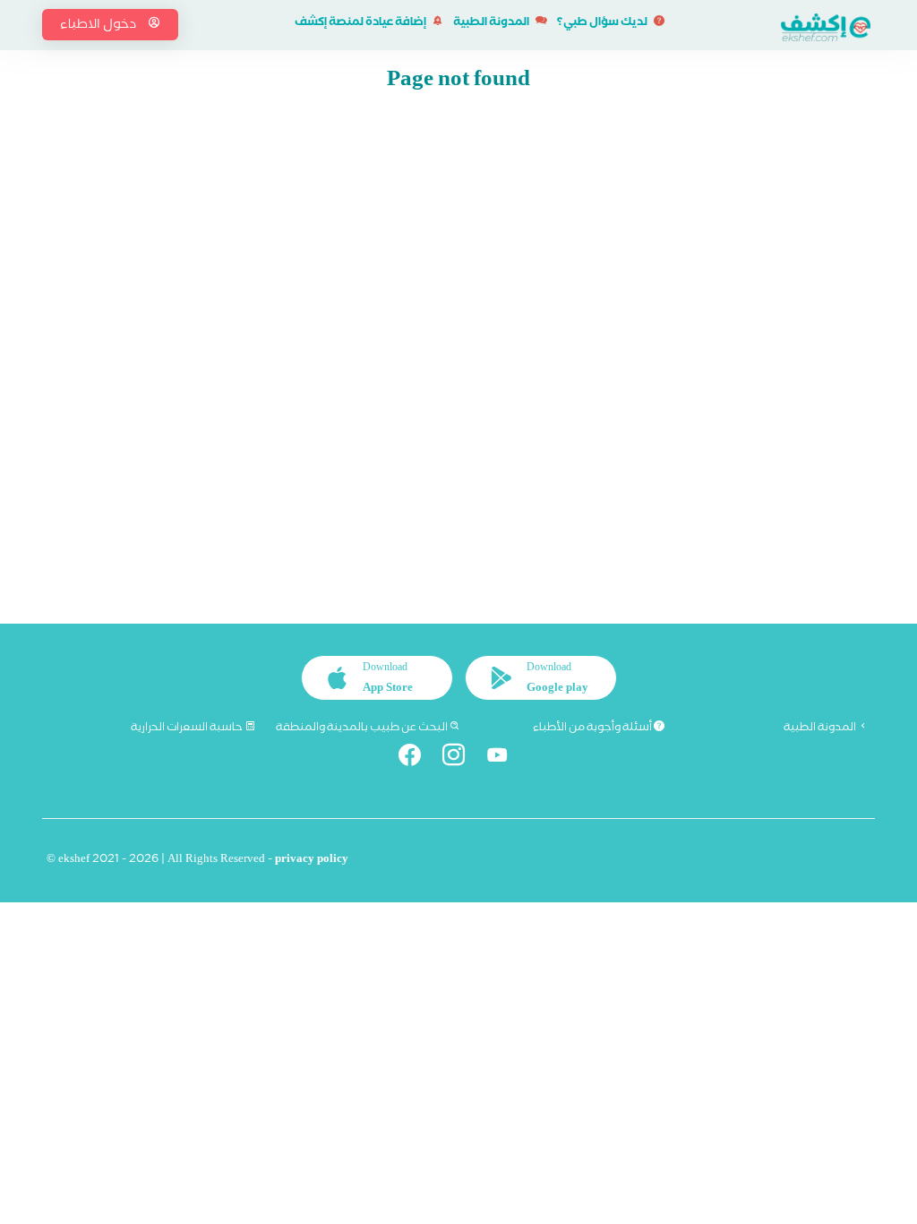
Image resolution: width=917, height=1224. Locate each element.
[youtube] (502, 758)
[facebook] (414, 758)
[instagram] (458, 758)
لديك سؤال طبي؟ (603, 23)
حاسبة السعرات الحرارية (187, 728)
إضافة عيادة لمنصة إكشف (361, 23)
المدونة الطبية (492, 23)
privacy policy (311, 860)
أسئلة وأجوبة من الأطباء (593, 728)
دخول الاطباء (99, 26)
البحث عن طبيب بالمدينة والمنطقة (363, 728)
